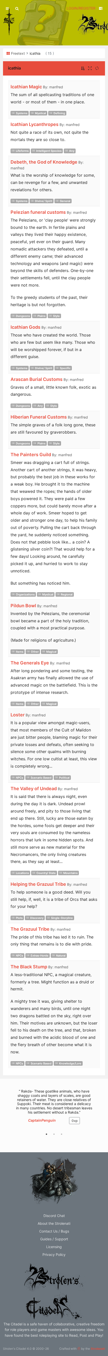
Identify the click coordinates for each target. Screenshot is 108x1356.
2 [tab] (54, 1134)
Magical (51, 651)
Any (71, 151)
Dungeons (23, 316)
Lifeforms (22, 151)
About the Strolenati (54, 1223)
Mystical (40, 113)
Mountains (70, 873)
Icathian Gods (25, 327)
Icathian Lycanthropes (35, 124)
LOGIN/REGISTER (81, 8)
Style (56, 316)
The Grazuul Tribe (30, 929)
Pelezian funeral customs (38, 212)
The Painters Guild (31, 454)
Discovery (36, 918)
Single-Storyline (62, 918)
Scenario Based (41, 777)
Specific (65, 368)
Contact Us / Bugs (54, 1231)
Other (35, 651)
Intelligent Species (49, 151)
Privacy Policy (54, 1254)
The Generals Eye (30, 662)
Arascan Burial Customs (37, 379)
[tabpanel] (54, 1109)
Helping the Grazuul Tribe (38, 884)
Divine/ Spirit (43, 201)
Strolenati (98, 1348)
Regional (67, 594)
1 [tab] (46, 1134)
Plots (19, 918)
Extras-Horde (39, 955)
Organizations (25, 594)
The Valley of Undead (34, 788)
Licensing (54, 1247)
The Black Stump (29, 966)
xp (75, 1121)
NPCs (19, 777)
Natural (61, 955)
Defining (59, 113)
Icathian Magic (26, 86)
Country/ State (46, 873)
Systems (21, 113)
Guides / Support (54, 1239)
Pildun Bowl (23, 605)
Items (19, 651)
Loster (18, 714)
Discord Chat (54, 1215)
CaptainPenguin (42, 1120)
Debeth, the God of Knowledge (44, 162)
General (65, 201)
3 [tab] (61, 1134)
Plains (41, 316)
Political (64, 777)
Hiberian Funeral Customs (39, 417)
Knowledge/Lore (70, 1063)
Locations (22, 873)
